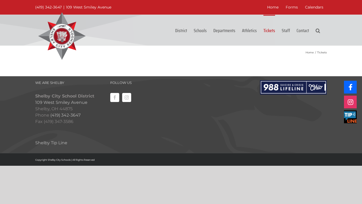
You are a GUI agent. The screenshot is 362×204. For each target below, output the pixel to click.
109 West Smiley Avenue (88, 7)
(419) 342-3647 (48, 7)
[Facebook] (114, 97)
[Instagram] (126, 97)
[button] (318, 30)
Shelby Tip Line (51, 142)
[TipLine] (350, 116)
